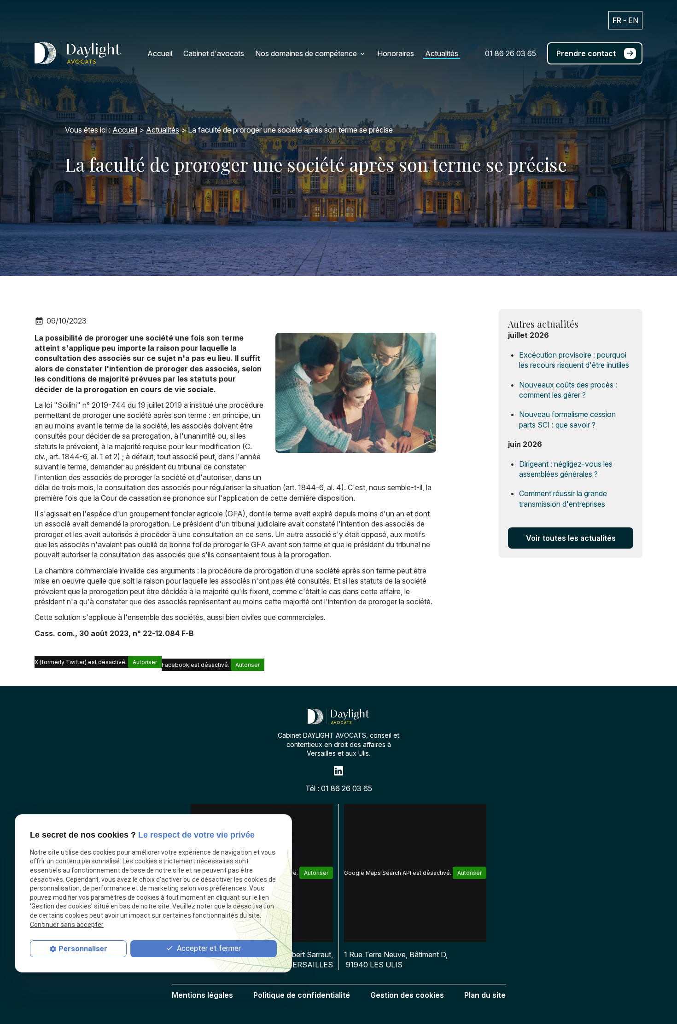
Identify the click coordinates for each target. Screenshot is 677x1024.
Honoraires (395, 53)
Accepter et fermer (208, 948)
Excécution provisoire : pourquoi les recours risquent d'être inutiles (574, 360)
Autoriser (145, 662)
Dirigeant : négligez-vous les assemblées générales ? (566, 469)
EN (633, 20)
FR (617, 20)
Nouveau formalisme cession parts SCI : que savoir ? (567, 419)
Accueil (159, 53)
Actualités (441, 53)
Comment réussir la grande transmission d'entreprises (563, 498)
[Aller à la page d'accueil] (78, 53)
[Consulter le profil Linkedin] (338, 770)
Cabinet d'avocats (213, 53)
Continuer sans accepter (67, 925)
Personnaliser (82, 949)
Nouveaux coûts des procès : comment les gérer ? (568, 389)
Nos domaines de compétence (306, 53)
